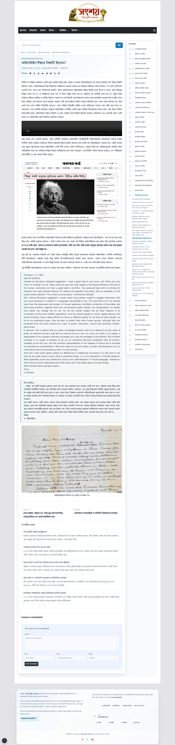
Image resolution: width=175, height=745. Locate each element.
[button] (55, 30)
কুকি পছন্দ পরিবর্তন (139, 705)
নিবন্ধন (112, 722)
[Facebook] (83, 740)
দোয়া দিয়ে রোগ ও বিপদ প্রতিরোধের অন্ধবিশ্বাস (142, 295)
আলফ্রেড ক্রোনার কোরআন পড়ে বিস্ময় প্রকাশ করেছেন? (141, 226)
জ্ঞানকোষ (33, 30)
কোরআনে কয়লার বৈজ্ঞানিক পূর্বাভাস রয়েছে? (143, 260)
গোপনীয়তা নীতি (106, 705)
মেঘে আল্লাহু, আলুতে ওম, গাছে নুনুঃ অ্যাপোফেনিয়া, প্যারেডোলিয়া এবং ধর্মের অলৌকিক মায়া (142, 233)
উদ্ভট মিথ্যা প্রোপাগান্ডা (44, 52)
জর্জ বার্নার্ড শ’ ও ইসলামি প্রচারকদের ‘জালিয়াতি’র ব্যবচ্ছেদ (45, 578)
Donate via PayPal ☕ (29, 718)
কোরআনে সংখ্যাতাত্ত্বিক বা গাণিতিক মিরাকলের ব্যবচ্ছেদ (142, 243)
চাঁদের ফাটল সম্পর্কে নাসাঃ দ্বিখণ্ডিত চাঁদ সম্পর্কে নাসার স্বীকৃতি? (46, 563)
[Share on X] (34, 73)
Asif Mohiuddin (116, 697)
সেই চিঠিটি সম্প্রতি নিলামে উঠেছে (96, 151)
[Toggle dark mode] (4, 740)
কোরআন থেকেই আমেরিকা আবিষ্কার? (143, 255)
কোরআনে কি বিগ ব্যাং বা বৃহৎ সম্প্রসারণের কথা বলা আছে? (140, 248)
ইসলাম (74, 30)
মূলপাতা (23, 30)
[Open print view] (59, 73)
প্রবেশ (99, 722)
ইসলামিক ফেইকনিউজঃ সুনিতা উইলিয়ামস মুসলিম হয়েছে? (44, 593)
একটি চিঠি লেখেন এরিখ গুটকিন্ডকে (69, 147)
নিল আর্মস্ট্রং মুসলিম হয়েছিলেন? (35, 532)
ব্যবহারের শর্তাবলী (127, 705)
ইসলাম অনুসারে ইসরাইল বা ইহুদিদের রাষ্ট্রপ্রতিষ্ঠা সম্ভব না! (143, 284)
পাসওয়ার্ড (124, 722)
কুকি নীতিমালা (116, 705)
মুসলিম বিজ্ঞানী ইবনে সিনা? (140, 222)
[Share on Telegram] (47, 73)
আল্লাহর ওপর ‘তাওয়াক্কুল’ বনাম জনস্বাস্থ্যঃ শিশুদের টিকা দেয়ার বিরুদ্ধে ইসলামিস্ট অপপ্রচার (143, 272)
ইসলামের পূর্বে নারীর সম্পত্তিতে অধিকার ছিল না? (141, 289)
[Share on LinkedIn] (42, 73)
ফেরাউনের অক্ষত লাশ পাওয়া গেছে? (37, 547)
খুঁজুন (119, 45)
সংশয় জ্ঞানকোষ (31, 52)
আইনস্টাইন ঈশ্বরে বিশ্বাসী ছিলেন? (142, 238)
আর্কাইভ (62, 30)
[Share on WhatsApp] (38, 73)
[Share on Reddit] (51, 73)
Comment (27, 634)
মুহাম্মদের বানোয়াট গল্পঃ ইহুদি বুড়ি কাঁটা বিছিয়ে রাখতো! (142, 265)
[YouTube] (92, 740)
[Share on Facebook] (30, 73)
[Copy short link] (55, 73)
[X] (87, 740)
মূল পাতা (137, 722)
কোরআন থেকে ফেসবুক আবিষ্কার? (142, 252)
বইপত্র (51, 30)
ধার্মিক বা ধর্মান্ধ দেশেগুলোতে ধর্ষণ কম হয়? (143, 278)
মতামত (43, 30)
